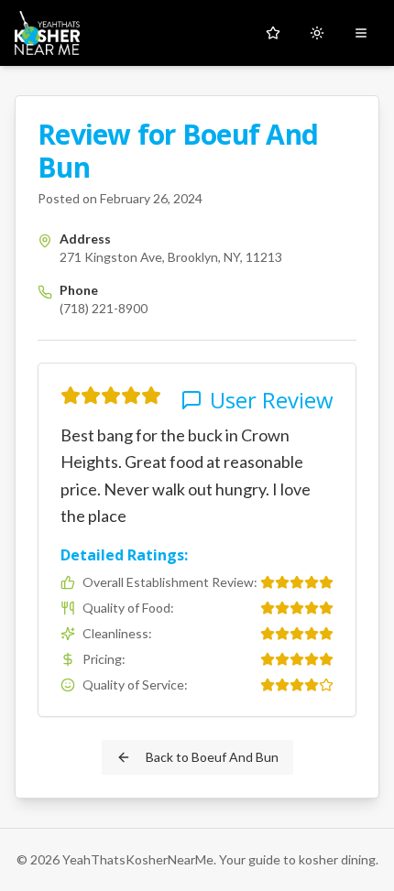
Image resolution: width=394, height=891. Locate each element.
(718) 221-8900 (104, 308)
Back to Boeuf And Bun (212, 757)
